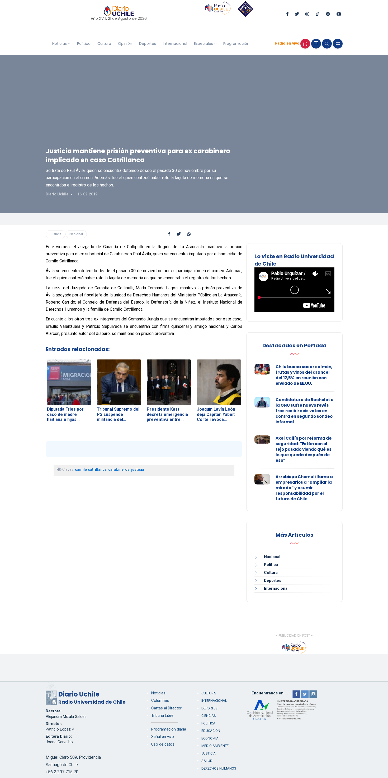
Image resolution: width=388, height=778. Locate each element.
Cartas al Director (166, 708)
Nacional (76, 234)
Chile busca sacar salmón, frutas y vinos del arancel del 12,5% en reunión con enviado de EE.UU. (304, 375)
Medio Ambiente (215, 746)
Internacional (175, 43)
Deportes (147, 43)
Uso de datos (162, 744)
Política (84, 43)
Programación (236, 43)
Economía (210, 738)
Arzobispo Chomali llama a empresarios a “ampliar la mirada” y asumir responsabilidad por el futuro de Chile (304, 488)
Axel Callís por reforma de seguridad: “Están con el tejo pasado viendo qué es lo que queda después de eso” (304, 449)
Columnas (160, 700)
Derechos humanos (218, 768)
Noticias (59, 43)
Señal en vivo (162, 736)
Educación (210, 731)
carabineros (119, 469)
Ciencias (208, 716)
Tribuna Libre (162, 715)
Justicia (55, 234)
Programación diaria (168, 729)
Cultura (104, 43)
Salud (206, 761)
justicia (137, 469)
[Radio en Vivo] (305, 44)
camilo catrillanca (91, 469)
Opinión (125, 43)
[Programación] (316, 44)
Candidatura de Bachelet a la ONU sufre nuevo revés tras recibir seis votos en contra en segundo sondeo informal (305, 411)
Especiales (203, 43)
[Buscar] (327, 44)
